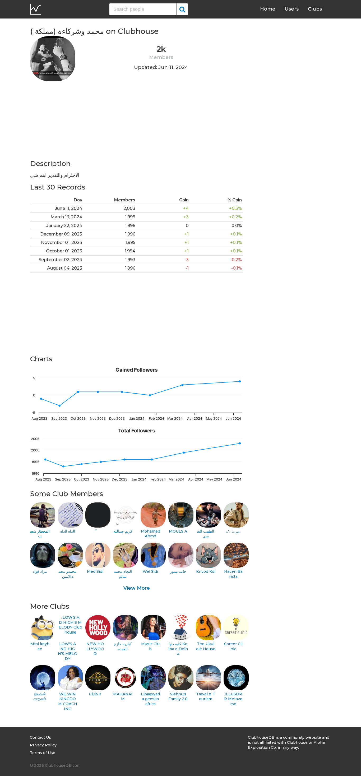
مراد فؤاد (40, 571)
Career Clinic (233, 646)
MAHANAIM (122, 696)
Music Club (150, 646)
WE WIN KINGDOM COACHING (67, 701)
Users (292, 9)
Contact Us (40, 737)
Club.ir (95, 694)
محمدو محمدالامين (68, 574)
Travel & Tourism (205, 696)
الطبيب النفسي (205, 534)
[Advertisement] (136, 122)
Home (267, 9)
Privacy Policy (43, 745)
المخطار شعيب (40, 534)
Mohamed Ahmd (150, 534)
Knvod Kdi (205, 571)
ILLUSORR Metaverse (233, 699)
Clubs (315, 9)
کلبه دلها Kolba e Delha (178, 648)
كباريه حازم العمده (123, 646)
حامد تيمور (178, 571)
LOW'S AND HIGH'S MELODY (67, 651)
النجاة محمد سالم (123, 574)
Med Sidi (95, 571)
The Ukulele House (205, 646)
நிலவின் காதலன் (40, 696)
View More (136, 588)
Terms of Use (42, 752)
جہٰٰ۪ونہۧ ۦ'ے (233, 531)
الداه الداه (67, 531)
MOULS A (178, 531)
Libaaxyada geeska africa (150, 699)
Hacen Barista (233, 574)
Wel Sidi (150, 571)
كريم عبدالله (122, 531)
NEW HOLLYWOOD (95, 648)
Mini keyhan (39, 646)
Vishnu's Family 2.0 (178, 696)
